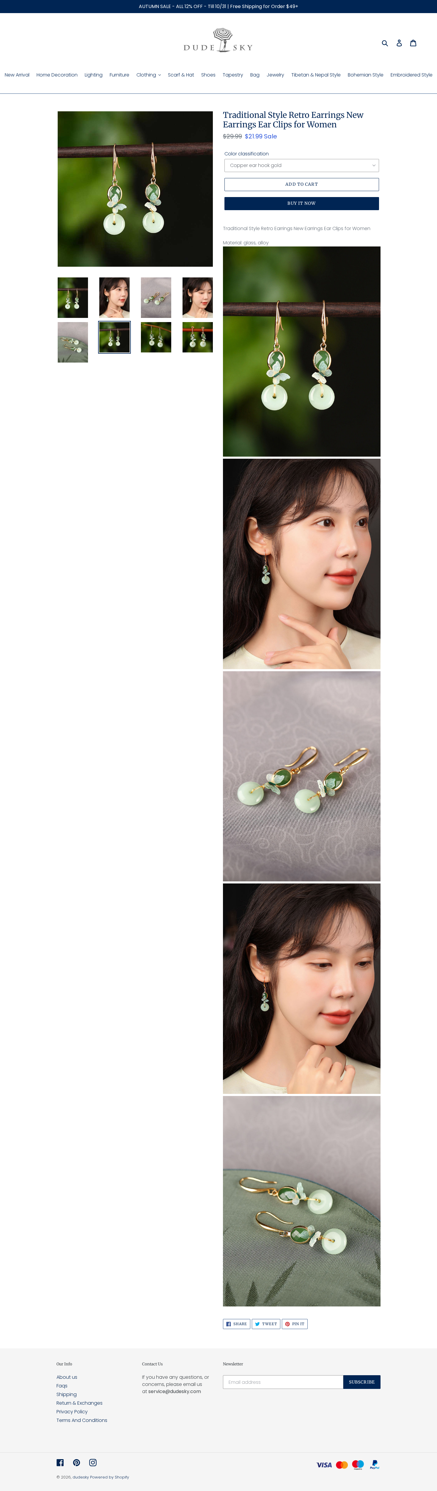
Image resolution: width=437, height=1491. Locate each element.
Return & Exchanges (79, 1403)
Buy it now (301, 203)
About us (66, 1377)
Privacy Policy (72, 1411)
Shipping (66, 1394)
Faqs (61, 1385)
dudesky (81, 1477)
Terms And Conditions (81, 1420)
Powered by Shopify (109, 1477)
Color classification (246, 153)
